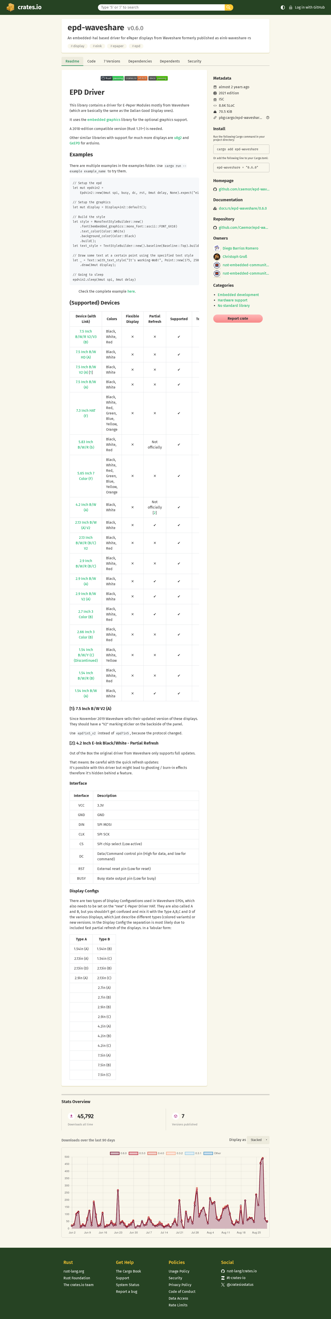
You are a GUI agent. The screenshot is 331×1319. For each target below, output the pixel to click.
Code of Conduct (182, 1291)
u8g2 (178, 138)
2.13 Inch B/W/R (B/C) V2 (86, 543)
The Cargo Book (128, 1271)
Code (91, 61)
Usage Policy (179, 1271)
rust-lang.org (73, 1271)
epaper (117, 46)
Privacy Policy (180, 1285)
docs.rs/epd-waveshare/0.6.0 (243, 208)
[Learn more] (268, 118)
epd (136, 46)
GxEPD (75, 143)
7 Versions (112, 61)
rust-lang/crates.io (239, 1271)
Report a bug (126, 1291)
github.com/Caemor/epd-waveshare (244, 228)
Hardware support (232, 300)
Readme (72, 61)
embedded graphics (103, 120)
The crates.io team (78, 1285)
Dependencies (140, 61)
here (131, 291)
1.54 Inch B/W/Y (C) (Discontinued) (86, 655)
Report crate (238, 318)
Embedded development (238, 295)
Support (122, 1278)
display (77, 46)
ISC (221, 99)
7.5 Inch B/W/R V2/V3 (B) (86, 336)
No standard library (234, 305)
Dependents (170, 61)
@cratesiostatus (237, 1284)
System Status (127, 1285)
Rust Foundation (76, 1278)
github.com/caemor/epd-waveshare (244, 189)
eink (97, 46)
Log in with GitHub (310, 7)
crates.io (30, 7)
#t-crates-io (233, 1278)
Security (194, 61)
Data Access (178, 1298)
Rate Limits (178, 1305)
